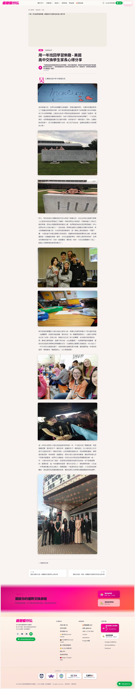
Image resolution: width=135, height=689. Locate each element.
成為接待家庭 (64, 654)
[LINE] (31, 634)
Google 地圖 (86, 641)
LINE (120, 3)
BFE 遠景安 (31, 10)
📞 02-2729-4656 (110, 3)
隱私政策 (67, 684)
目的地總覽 (63, 628)
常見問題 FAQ (64, 631)
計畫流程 (48, 3)
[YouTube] (22, 634)
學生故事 (71, 3)
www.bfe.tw (85, 637)
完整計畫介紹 (64, 625)
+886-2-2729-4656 (88, 631)
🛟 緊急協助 (79, 3)
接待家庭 (64, 3)
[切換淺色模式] (103, 3)
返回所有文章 (44, 563)
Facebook (108, 648)
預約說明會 (128, 3)
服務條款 (73, 684)
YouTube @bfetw (110, 645)
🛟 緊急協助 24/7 (87, 625)
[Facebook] (26, 634)
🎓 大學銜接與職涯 (65, 645)
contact (84, 634)
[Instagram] (17, 634)
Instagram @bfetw (110, 642)
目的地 (56, 3)
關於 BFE (40, 3)
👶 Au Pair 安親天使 (65, 648)
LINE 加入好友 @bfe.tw (27, 639)
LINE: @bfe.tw (86, 628)
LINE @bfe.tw (126, 684)
